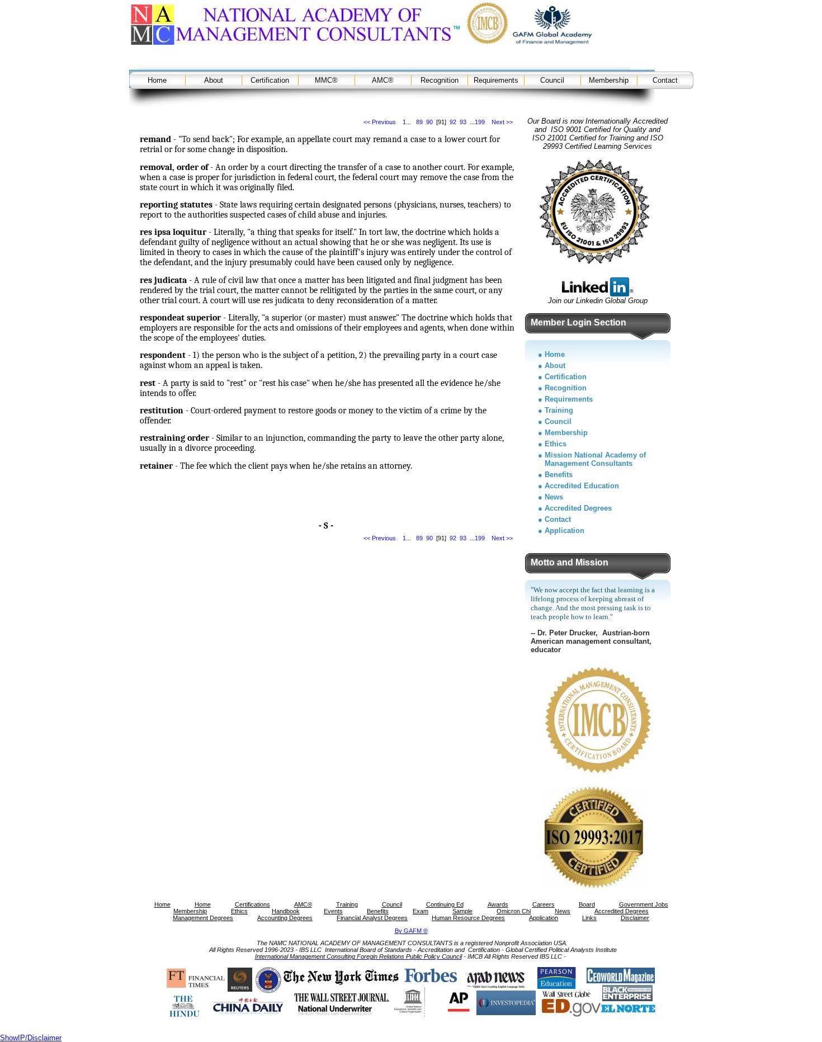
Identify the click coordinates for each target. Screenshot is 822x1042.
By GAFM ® (411, 930)
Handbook (286, 911)
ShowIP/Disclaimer (31, 1038)
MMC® (326, 80)
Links (589, 917)
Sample (462, 911)
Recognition (440, 80)
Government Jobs (643, 904)
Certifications (252, 904)
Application (564, 530)
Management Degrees (203, 917)
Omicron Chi (514, 911)
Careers (543, 904)
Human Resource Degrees (468, 917)
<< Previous (379, 122)
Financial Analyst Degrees (372, 917)
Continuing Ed (445, 904)
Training (559, 410)
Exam (420, 911)
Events (333, 911)
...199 (477, 122)
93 (463, 122)
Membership (609, 80)
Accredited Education (582, 486)
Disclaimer (635, 917)
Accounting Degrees (285, 917)
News (554, 497)
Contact (665, 80)
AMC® (383, 80)
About (213, 80)
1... (407, 122)
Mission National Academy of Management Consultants (595, 459)
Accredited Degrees (578, 508)
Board (587, 904)
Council (552, 80)
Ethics (555, 444)
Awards (498, 904)
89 (419, 122)
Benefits (559, 474)
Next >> (502, 122)
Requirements (496, 80)
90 (429, 122)
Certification (270, 80)
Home (157, 80)
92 (453, 122)
